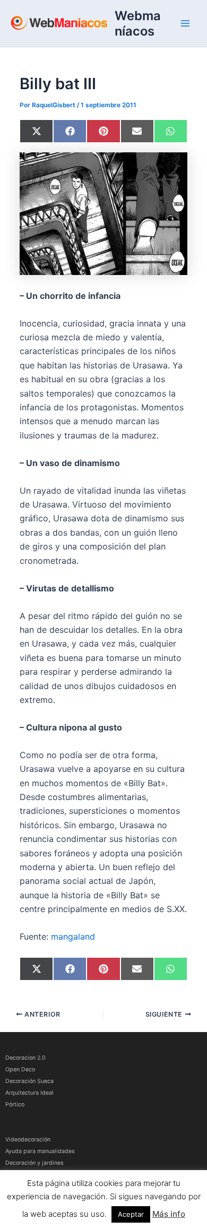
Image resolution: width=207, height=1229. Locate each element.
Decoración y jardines (34, 1162)
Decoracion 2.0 (25, 1057)
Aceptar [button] (131, 1214)
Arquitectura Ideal (29, 1092)
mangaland (73, 936)
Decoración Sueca (29, 1081)
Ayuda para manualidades (40, 1151)
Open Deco (20, 1069)
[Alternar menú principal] (185, 23)
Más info (168, 1214)
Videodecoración (27, 1139)
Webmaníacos (138, 23)
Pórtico (14, 1104)
